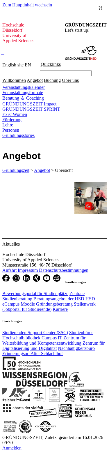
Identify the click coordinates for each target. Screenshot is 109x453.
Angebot (35, 80)
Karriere (60, 309)
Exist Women (14, 114)
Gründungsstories (18, 135)
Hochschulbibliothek (21, 337)
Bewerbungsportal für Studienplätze (35, 293)
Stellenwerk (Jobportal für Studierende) (49, 307)
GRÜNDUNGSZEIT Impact (29, 103)
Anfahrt (10, 270)
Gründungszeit (15, 170)
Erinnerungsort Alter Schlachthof (32, 353)
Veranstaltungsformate (22, 92)
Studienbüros (81, 332)
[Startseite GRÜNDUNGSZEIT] (81, 47)
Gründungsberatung (54, 304)
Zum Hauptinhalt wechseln (27, 4)
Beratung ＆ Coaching (23, 98)
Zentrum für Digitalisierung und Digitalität (53, 346)
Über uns (70, 80)
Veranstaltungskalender (23, 87)
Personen (10, 130)
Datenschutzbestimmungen (63, 270)
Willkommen (14, 80)
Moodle (28, 304)
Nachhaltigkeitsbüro (76, 348)
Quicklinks (51, 64)
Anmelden (12, 447)
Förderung (12, 119)
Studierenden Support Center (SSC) (35, 332)
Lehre (7, 124)
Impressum (28, 270)
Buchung (52, 80)
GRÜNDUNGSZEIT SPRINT (31, 109)
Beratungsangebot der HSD (58, 298)
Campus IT (52, 337)
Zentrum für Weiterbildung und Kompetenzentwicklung (43, 340)
